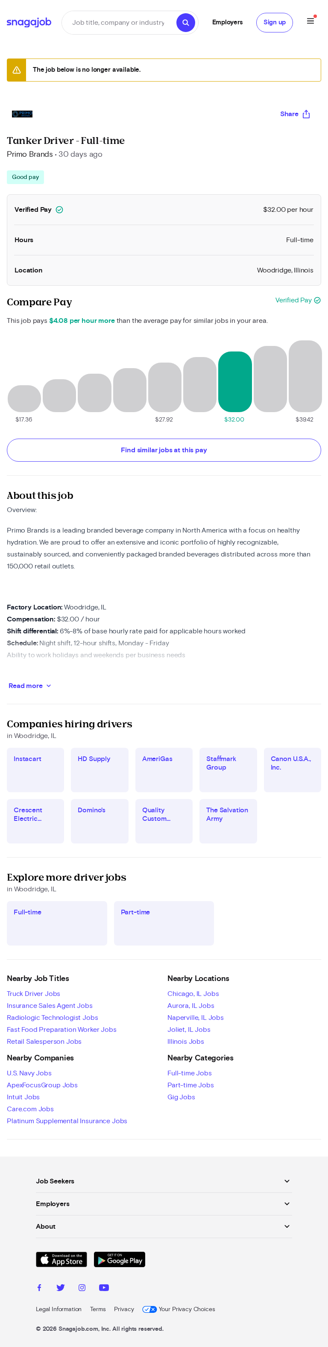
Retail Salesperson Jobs (44, 1041)
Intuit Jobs (23, 1097)
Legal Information (59, 1309)
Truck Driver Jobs (33, 993)
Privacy (124, 1309)
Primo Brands (30, 154)
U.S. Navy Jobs (29, 1073)
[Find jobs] (185, 22)
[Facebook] (39, 1289)
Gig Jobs (181, 1097)
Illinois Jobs (185, 1041)
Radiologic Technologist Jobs (52, 1017)
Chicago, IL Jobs (193, 993)
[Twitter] (60, 1289)
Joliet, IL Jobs (189, 1029)
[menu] (310, 22)
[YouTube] (104, 1289)
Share (289, 114)
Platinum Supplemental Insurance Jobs (67, 1121)
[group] (25, 177)
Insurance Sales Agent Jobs (50, 1005)
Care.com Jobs (30, 1109)
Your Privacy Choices (187, 1309)
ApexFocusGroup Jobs (42, 1085)
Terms (97, 1309)
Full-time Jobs (189, 1073)
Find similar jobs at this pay (164, 450)
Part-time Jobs (190, 1085)
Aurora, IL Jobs (190, 1005)
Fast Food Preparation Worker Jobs (62, 1029)
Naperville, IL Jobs (195, 1017)
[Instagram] (82, 1289)
